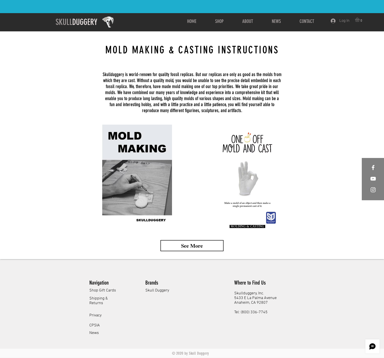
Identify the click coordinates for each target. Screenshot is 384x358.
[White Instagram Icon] (373, 189)
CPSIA (94, 325)
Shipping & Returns (98, 300)
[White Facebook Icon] (373, 167)
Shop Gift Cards (102, 290)
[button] (360, 19)
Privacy (95, 315)
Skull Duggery (157, 290)
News (94, 333)
